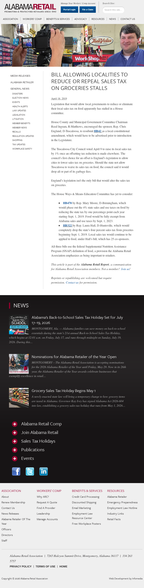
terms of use (45, 566)
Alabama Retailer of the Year (16, 521)
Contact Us (128, 19)
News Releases (10, 513)
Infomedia (137, 578)
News (112, 19)
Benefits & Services (58, 19)
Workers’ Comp (32, 19)
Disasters (17, 93)
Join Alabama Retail (39, 432)
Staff (4, 540)
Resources (98, 19)
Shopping (17, 140)
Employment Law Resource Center (82, 515)
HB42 (98, 131)
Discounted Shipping (84, 502)
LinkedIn (44, 471)
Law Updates (19, 110)
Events (16, 102)
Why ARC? (43, 496)
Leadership (43, 513)
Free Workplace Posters (86, 523)
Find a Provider (46, 508)
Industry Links (115, 513)
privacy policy (21, 566)
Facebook (16, 471)
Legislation (18, 114)
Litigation (18, 118)
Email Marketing (81, 508)
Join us (125, 269)
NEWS (21, 305)
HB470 (67, 203)
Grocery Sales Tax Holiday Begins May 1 (64, 390)
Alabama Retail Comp (41, 423)
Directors (7, 535)
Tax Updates (18, 144)
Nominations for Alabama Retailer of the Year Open (74, 356)
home (63, 566)
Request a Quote (47, 502)
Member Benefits (21, 123)
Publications (32, 449)
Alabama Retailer (22, 82)
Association (10, 19)
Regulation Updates (23, 136)
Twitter (30, 471)
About (5, 496)
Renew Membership (13, 502)
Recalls (16, 131)
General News (19, 89)
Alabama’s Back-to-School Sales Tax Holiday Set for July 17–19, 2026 (77, 319)
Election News (20, 97)
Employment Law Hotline (122, 508)
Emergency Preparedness (122, 502)
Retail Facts (114, 519)
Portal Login (69, 9)
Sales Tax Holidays (38, 441)
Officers (6, 529)
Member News (19, 127)
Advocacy (80, 19)
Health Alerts (20, 106)
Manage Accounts (47, 519)
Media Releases (20, 76)
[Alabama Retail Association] (30, 8)
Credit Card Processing (85, 496)
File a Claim (87, 9)
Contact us (72, 282)
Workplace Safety (22, 148)
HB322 (67, 225)
